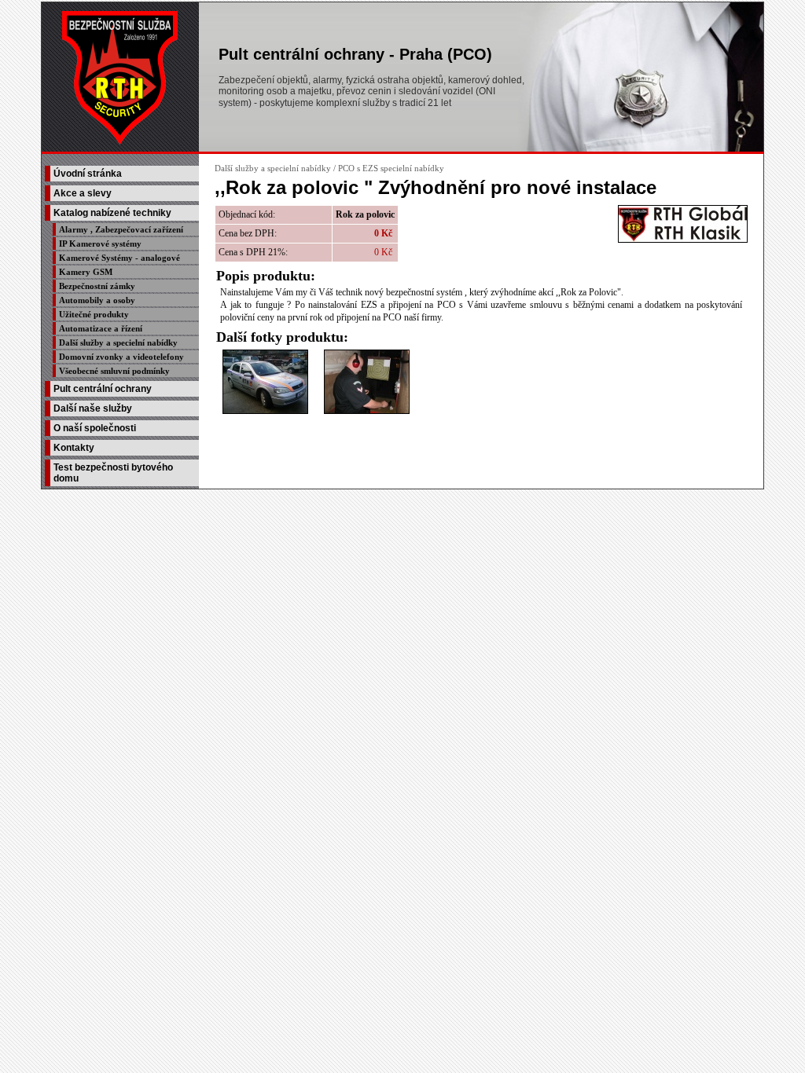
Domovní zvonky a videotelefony (121, 356)
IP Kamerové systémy (100, 243)
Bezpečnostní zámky (97, 286)
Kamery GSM (85, 271)
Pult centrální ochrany (102, 388)
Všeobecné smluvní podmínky (114, 370)
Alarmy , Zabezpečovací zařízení (121, 229)
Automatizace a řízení (100, 328)
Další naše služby (92, 408)
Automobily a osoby (97, 300)
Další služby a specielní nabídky (118, 342)
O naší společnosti (94, 428)
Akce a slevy (82, 193)
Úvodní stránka (87, 173)
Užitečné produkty (94, 314)
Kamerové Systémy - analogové (119, 257)
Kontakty (73, 447)
